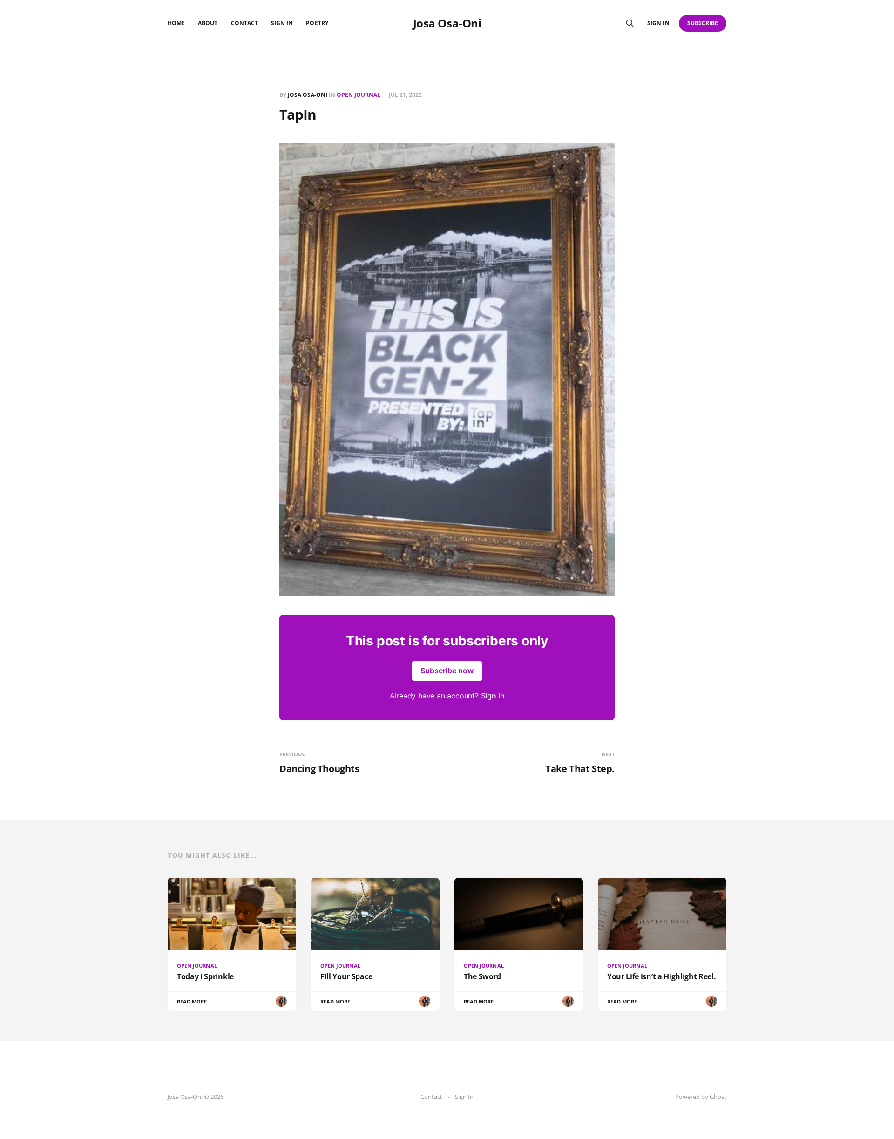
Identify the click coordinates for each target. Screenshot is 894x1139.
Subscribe (702, 23)
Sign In (282, 23)
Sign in (658, 23)
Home (176, 23)
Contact (244, 23)
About (207, 23)
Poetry (317, 23)
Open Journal (358, 95)
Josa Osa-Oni (447, 23)
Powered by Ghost (700, 1096)
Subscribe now (447, 670)
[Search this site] (630, 23)
